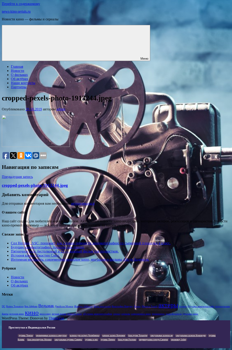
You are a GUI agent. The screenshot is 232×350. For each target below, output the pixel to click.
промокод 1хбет (178, 339)
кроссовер (45, 314)
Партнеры (19, 87)
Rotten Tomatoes (15, 306)
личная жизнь (59, 314)
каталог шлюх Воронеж (113, 335)
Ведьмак (46, 305)
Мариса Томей (149, 306)
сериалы (125, 314)
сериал (116, 314)
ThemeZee (56, 318)
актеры (168, 305)
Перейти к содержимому (21, 4)
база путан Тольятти (137, 335)
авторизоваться (82, 203)
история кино (16, 314)
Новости (17, 71)
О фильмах (19, 75)
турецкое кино (190, 314)
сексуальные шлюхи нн (161, 335)
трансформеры (174, 314)
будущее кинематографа (201, 306)
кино (32, 312)
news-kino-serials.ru (16, 11)
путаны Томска (26, 335)
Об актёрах (19, 79)
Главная (17, 66)
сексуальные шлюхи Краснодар (191, 335)
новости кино (74, 314)
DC (3, 306)
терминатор (158, 314)
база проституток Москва (39, 339)
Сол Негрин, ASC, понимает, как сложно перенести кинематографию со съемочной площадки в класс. (91, 243)
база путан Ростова (127, 339)
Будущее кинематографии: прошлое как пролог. (48, 247)
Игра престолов (102, 306)
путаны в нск (91, 339)
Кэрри (137, 306)
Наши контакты (23, 83)
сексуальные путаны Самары (68, 339)
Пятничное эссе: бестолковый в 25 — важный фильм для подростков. (65, 251)
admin (60, 109)
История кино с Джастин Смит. (35, 255)
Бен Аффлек (30, 306)
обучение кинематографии (97, 314)
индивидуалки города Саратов (153, 339)
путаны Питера (108, 339)
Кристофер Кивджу (122, 306)
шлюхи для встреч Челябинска (84, 335)
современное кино (141, 314)
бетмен (183, 306)
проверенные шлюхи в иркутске (51, 335)
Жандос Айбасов (83, 306)
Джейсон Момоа (64, 306)
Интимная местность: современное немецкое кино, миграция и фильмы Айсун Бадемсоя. (80, 259)
